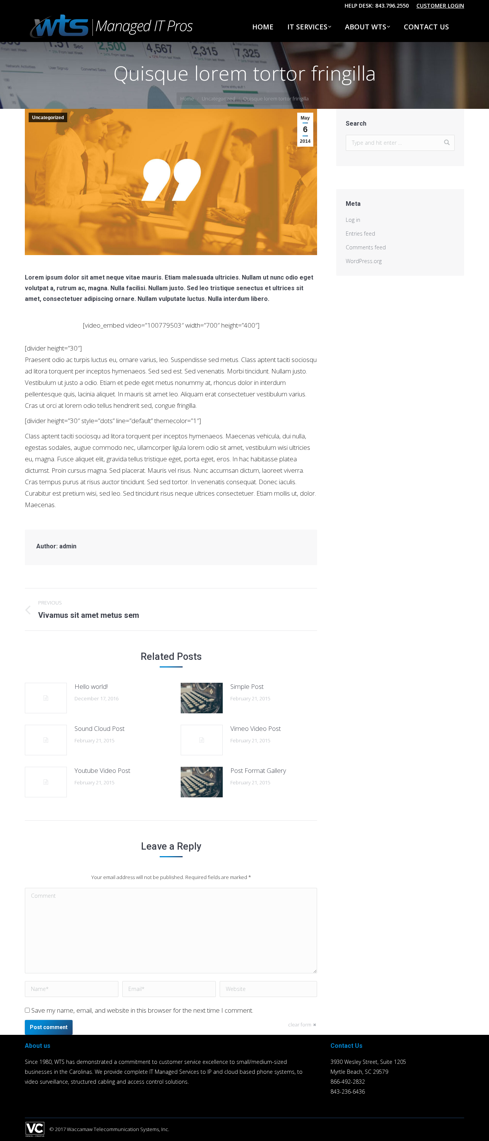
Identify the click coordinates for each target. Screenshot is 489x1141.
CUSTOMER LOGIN (440, 5)
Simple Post (247, 686)
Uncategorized (218, 98)
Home (187, 98)
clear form (299, 1024)
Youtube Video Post (102, 770)
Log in (353, 219)
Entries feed (360, 233)
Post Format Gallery (258, 770)
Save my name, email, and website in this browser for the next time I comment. (142, 1010)
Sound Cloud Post (99, 728)
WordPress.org (364, 261)
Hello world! (91, 686)
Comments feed (366, 247)
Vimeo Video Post (255, 728)
